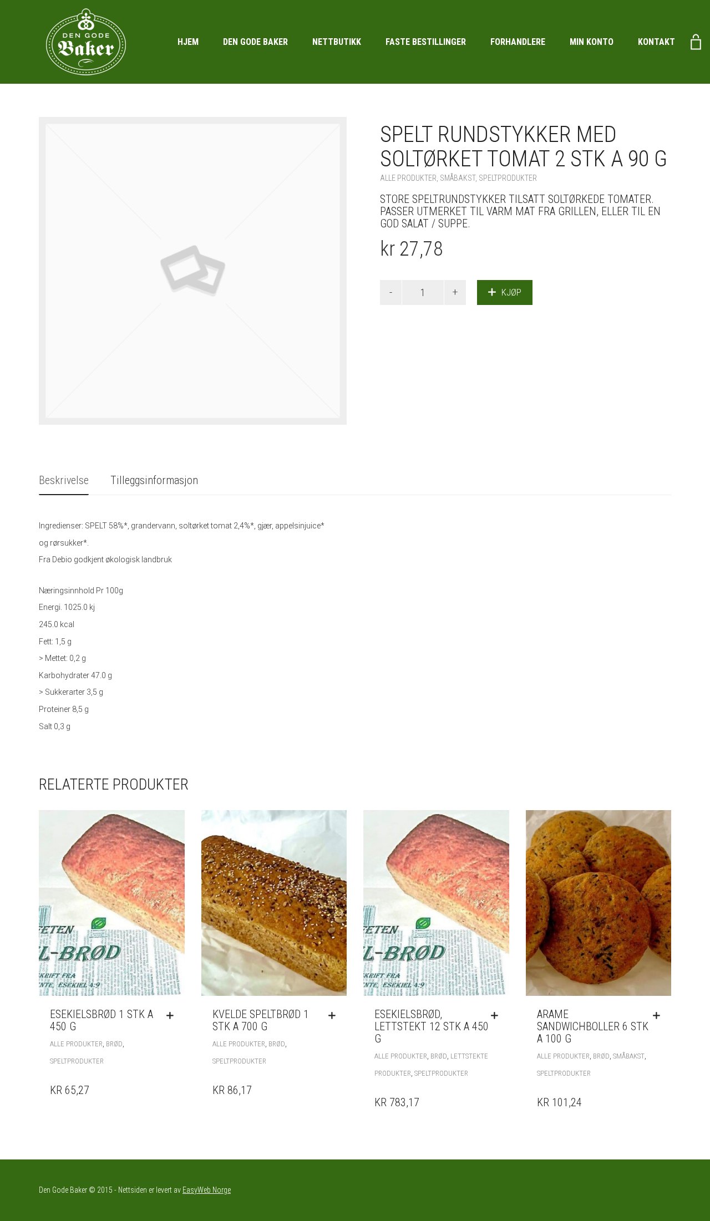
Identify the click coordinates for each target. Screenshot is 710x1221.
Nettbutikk (336, 42)
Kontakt (656, 42)
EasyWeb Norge (206, 1190)
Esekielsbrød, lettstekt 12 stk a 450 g (431, 1026)
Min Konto (591, 42)
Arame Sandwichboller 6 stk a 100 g (592, 1026)
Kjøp (511, 292)
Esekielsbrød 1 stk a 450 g (101, 1020)
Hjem (188, 42)
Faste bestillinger (426, 42)
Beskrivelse (64, 480)
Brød (114, 1044)
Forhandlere (517, 42)
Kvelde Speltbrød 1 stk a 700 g (260, 1020)
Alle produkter (408, 178)
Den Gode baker (255, 42)
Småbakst (457, 178)
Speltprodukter (508, 178)
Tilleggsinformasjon (154, 480)
